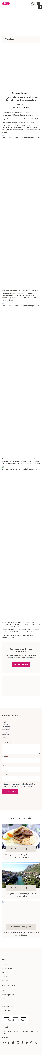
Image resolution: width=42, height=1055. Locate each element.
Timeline (5, 980)
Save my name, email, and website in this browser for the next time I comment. (19, 785)
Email (5, 765)
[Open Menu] (38, 3)
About (4, 964)
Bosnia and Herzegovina (21, 93)
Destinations (7, 990)
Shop (4, 1002)
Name (5, 756)
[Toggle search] (33, 4)
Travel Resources (8, 1006)
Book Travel (6, 1010)
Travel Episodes (8, 994)
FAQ (3, 972)
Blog (4, 998)
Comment (6, 742)
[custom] (4, 1042)
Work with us (7, 968)
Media (4, 976)
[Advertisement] (21, 64)
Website (5, 774)
